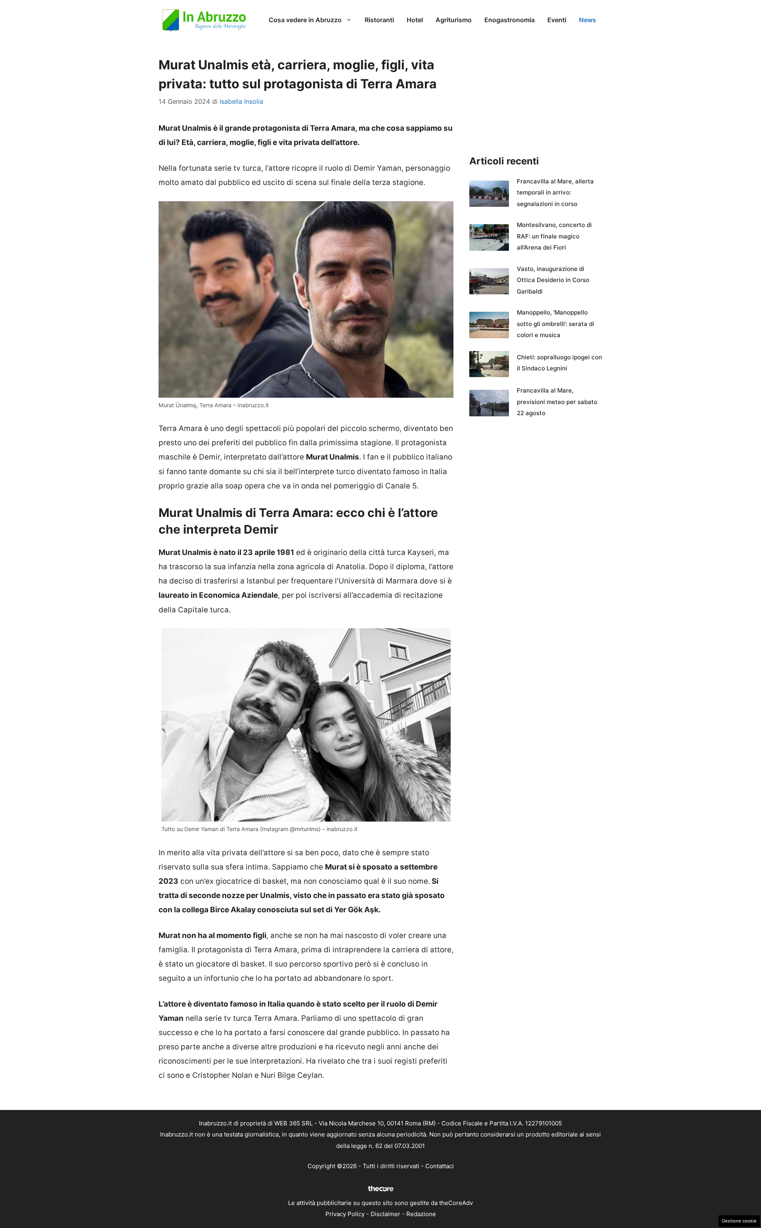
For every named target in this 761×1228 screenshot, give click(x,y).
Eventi (556, 20)
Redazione (421, 1214)
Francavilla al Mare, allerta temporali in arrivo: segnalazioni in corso (555, 192)
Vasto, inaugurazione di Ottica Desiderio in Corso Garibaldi (553, 280)
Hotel (415, 20)
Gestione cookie (739, 1221)
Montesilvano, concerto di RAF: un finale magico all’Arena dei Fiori (554, 236)
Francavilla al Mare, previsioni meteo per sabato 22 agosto (557, 402)
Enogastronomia (509, 20)
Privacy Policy (345, 1214)
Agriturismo (454, 20)
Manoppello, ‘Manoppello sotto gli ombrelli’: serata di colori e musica (555, 324)
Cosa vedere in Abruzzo (305, 20)
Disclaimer (385, 1214)
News (587, 20)
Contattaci (439, 1166)
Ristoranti (379, 20)
